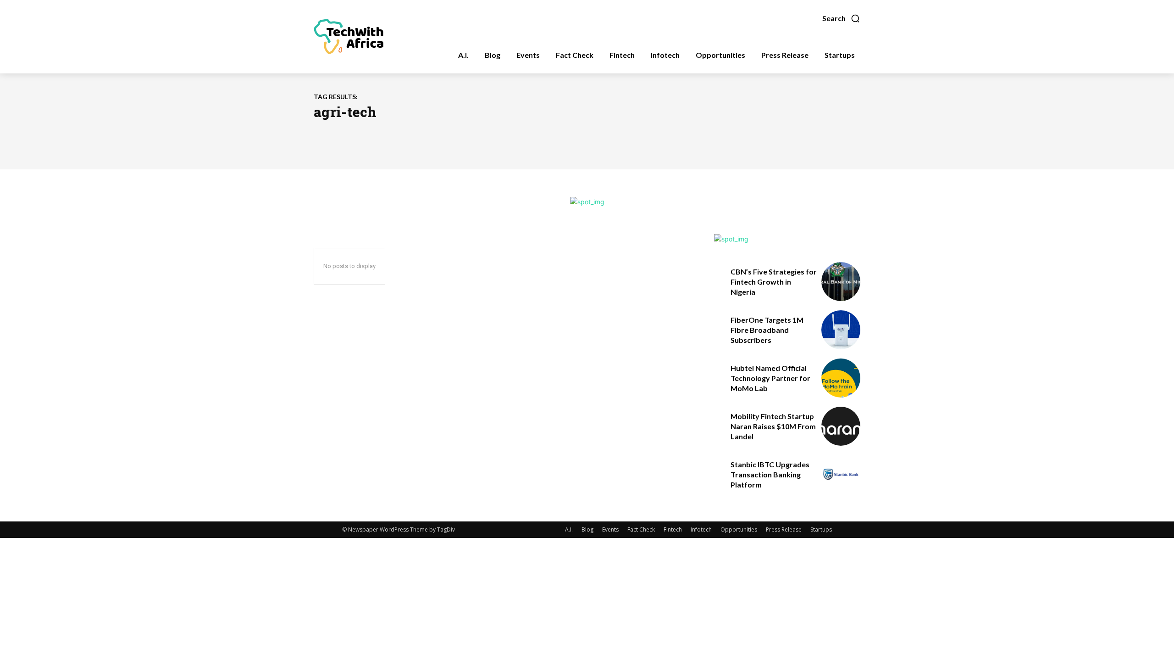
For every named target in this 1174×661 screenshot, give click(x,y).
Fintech (673, 529)
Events (610, 529)
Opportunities (738, 529)
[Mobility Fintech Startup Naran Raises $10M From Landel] (840, 426)
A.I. (569, 529)
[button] (841, 18)
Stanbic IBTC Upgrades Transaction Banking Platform (770, 474)
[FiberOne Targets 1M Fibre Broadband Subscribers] (840, 329)
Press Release (784, 529)
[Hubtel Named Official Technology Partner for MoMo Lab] (840, 378)
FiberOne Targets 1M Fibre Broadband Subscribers (767, 330)
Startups (821, 529)
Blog (587, 529)
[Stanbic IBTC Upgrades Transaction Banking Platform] (840, 474)
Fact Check (641, 529)
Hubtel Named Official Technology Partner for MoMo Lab (770, 378)
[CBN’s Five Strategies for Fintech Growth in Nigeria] (840, 281)
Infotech (701, 529)
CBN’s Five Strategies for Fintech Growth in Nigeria (774, 282)
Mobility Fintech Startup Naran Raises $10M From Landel (773, 426)
